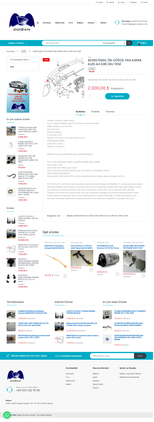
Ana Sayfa (47, 23)
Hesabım (91, 23)
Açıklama (80, 112)
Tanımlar (95, 112)
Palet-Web (12, 415)
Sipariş (111, 2)
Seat (58, 242)
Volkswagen (49, 242)
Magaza (134, 2)
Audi (23, 51)
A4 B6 (125, 216)
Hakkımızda (59, 23)
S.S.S (71, 23)
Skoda (63, 242)
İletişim (100, 2)
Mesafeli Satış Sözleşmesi (129, 377)
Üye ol (140, 356)
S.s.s (67, 377)
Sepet (122, 2)
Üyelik (145, 2)
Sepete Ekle (119, 96)
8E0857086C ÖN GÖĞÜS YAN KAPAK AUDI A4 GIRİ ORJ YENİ (98, 216)
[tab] (80, 113)
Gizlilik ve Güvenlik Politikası (130, 374)
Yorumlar (110, 112)
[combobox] (71, 43)
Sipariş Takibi (98, 384)
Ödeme (95, 388)
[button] (7, 415)
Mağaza (80, 23)
